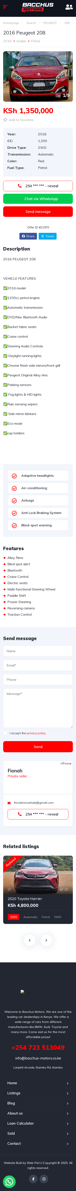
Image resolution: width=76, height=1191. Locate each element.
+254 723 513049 (38, 1047)
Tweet (49, 236)
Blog (11, 1103)
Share (30, 236)
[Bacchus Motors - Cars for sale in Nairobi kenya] (38, 7)
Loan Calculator (20, 1123)
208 (66, 23)
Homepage (11, 23)
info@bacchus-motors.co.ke (38, 1058)
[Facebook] (33, 1179)
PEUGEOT (50, 23)
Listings (13, 1093)
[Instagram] (43, 1179)
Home (12, 1083)
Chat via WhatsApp (41, 198)
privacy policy (36, 733)
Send (38, 746)
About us (15, 1113)
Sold (11, 1133)
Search (31, 23)
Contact (14, 1143)
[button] (9, 1181)
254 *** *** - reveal (41, 186)
